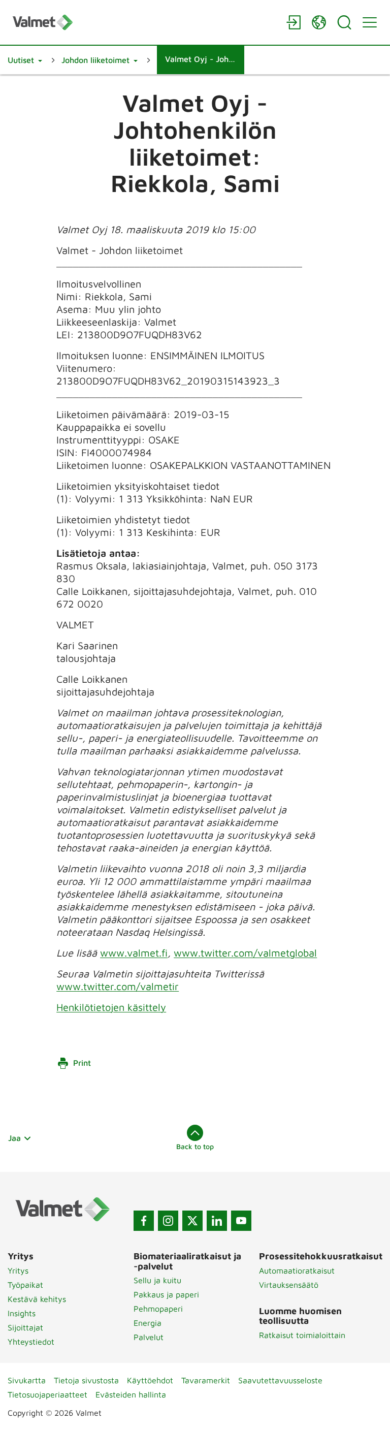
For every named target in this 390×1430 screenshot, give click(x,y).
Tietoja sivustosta (86, 1380)
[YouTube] (241, 1221)
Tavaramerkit (205, 1380)
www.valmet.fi (134, 953)
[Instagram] (168, 1221)
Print (82, 1062)
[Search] (344, 22)
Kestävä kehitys (37, 1299)
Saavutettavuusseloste (280, 1380)
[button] (25, 60)
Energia (147, 1322)
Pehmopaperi (158, 1308)
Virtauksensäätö (288, 1284)
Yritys (18, 1270)
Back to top (195, 1146)
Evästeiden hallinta (130, 1394)
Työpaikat (25, 1284)
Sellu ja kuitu (157, 1280)
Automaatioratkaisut (297, 1270)
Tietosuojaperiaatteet (47, 1394)
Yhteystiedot (31, 1341)
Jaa (14, 1137)
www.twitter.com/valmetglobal (245, 953)
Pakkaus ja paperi (166, 1294)
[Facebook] (144, 1221)
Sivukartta (27, 1380)
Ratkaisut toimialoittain (302, 1335)
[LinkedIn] (217, 1221)
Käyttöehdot (150, 1380)
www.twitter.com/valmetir (117, 986)
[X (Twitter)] (192, 1221)
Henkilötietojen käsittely (111, 1007)
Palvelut (149, 1337)
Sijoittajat (25, 1327)
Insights (22, 1313)
